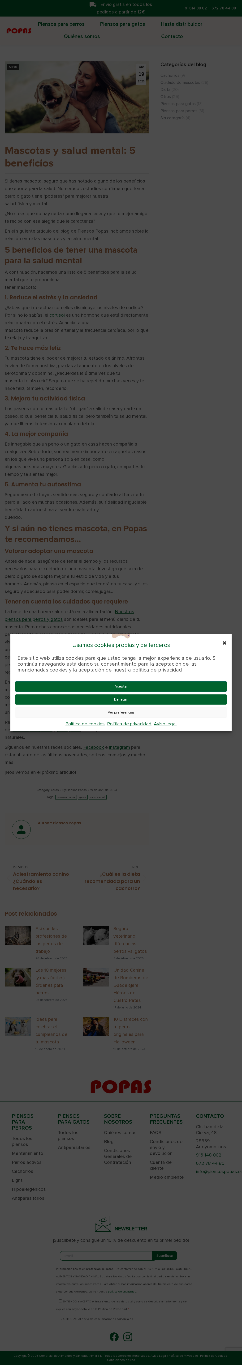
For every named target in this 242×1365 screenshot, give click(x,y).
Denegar (121, 699)
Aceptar (121, 686)
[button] (224, 642)
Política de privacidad (129, 724)
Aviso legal (165, 724)
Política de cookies (85, 724)
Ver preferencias (121, 712)
